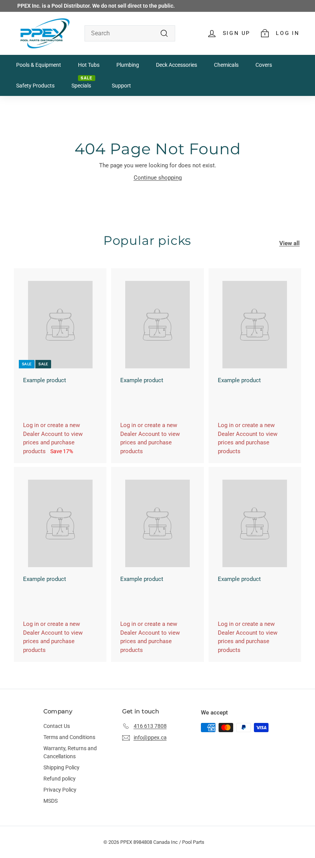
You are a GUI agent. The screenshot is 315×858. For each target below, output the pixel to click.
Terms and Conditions (69, 737)
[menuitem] (39, 65)
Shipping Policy (61, 767)
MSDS (50, 801)
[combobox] (130, 33)
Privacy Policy (59, 790)
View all (289, 243)
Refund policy (59, 779)
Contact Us (56, 726)
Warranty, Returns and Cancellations (70, 752)
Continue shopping (158, 177)
